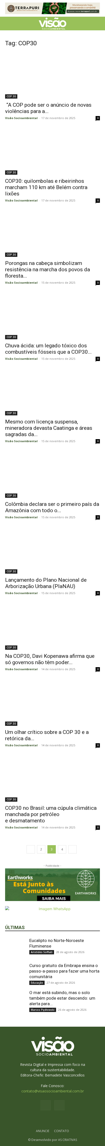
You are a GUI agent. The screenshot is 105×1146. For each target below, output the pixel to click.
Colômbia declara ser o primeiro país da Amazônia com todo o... (52, 507)
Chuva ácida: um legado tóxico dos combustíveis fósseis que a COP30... (48, 349)
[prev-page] (31, 849)
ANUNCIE (42, 1131)
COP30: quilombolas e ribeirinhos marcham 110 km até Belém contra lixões (46, 187)
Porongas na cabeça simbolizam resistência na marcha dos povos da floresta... (47, 269)
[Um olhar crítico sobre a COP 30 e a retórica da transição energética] (52, 702)
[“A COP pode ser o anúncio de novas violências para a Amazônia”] (52, 75)
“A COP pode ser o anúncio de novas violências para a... (48, 108)
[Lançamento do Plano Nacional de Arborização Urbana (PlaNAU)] (52, 550)
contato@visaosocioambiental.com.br (52, 1091)
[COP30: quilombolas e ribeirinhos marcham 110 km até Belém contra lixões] (52, 151)
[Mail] (59, 1105)
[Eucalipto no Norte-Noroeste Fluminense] (15, 948)
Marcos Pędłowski (43, 1010)
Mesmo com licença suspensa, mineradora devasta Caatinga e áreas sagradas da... (48, 428)
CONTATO (61, 1131)
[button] (9, 23)
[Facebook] (46, 1105)
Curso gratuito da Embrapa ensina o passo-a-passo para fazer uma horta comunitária (64, 971)
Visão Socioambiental (21, 118)
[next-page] (72, 849)
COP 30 (11, 96)
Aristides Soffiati (41, 952)
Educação (37, 982)
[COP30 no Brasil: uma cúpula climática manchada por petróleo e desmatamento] (52, 778)
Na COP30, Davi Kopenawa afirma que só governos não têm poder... (50, 659)
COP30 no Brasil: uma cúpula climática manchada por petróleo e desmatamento (51, 814)
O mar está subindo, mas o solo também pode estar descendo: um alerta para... (62, 998)
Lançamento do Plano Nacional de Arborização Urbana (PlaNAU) (46, 583)
